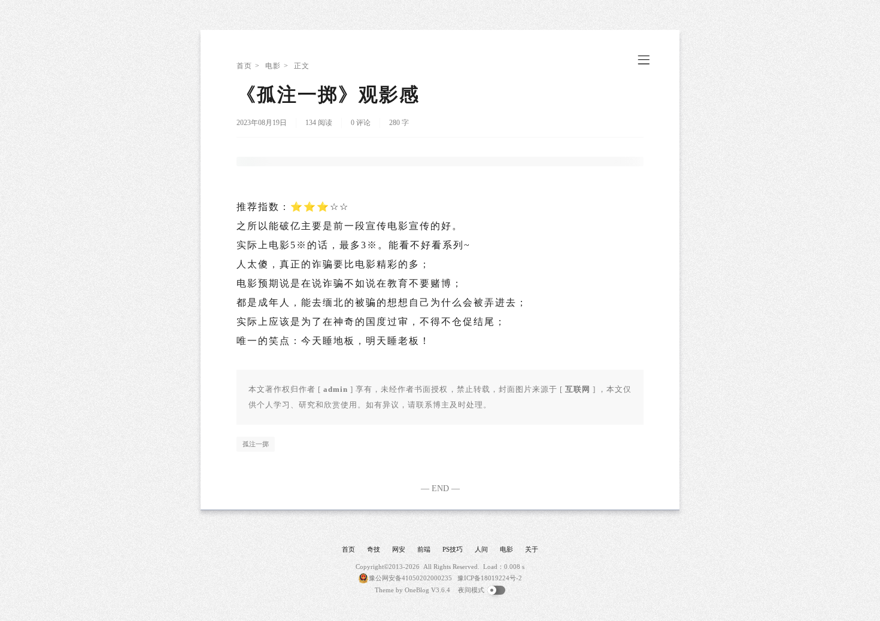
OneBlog (417, 589)
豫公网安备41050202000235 (410, 578)
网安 (398, 549)
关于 (531, 549)
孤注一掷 (255, 444)
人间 (481, 549)
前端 (423, 549)
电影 (273, 66)
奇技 (373, 549)
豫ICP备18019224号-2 (489, 578)
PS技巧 (452, 549)
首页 (244, 66)
